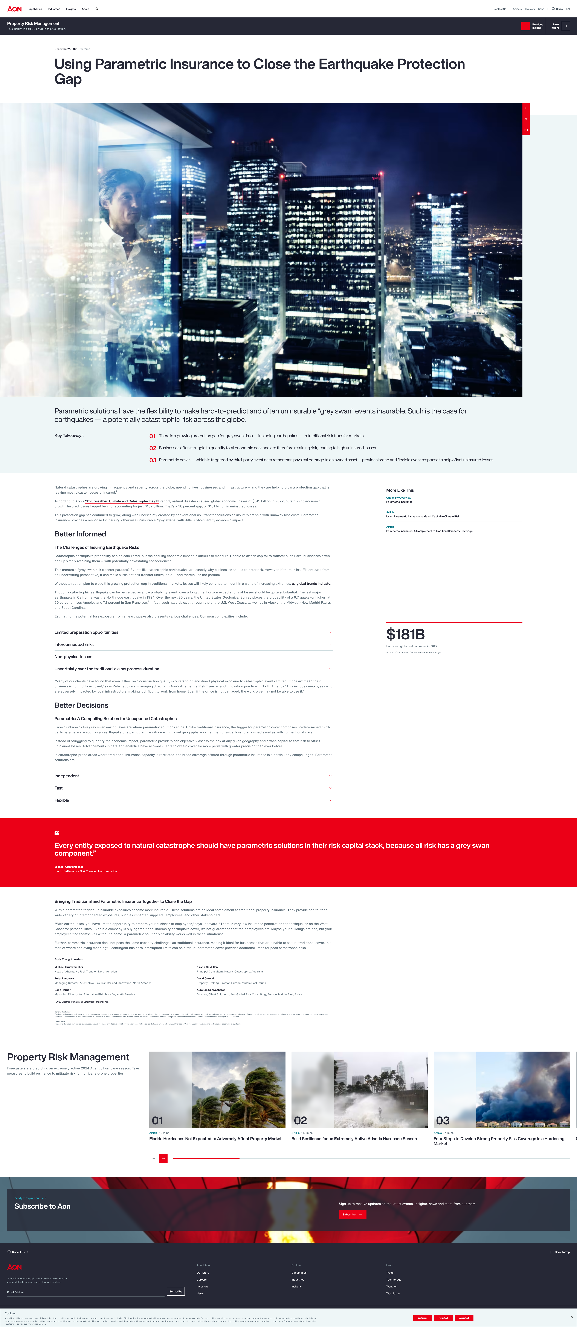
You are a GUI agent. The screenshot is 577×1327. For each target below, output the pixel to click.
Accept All (464, 1317)
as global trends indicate (311, 583)
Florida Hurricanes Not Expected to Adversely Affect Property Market (215, 1138)
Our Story (203, 1273)
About (85, 9)
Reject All (443, 1317)
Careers (517, 9)
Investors (530, 9)
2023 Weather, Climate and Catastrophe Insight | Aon (82, 1001)
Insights (71, 9)
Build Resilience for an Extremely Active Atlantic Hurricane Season (354, 1138)
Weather (391, 1286)
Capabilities (34, 9)
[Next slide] (163, 1158)
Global (563, 9)
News (541, 9)
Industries (54, 9)
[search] (97, 9)
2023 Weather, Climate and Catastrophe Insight (122, 501)
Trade (390, 1273)
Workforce (393, 1293)
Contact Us (500, 9)
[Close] (572, 1317)
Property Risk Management (33, 23)
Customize (422, 1317)
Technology (393, 1279)
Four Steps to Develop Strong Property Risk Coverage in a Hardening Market (499, 1141)
